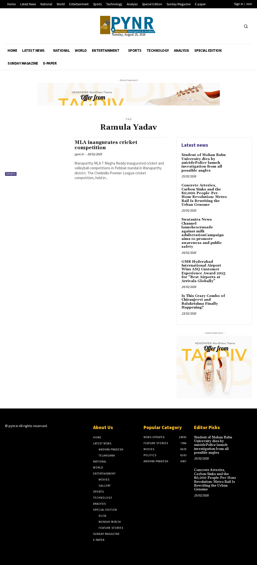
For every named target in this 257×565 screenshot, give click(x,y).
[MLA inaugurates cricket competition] (37, 156)
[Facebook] (216, 26)
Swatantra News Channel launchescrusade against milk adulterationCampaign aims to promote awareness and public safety (202, 233)
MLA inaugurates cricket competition (106, 145)
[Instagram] (17, 436)
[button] (245, 26)
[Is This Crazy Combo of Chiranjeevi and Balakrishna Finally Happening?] (238, 301)
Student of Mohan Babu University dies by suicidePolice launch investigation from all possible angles (203, 163)
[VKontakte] (35, 436)
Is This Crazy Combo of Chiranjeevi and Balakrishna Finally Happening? (203, 302)
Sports (11, 174)
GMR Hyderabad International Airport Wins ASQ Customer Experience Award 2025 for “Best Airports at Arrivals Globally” (203, 271)
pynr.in (79, 154)
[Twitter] (225, 26)
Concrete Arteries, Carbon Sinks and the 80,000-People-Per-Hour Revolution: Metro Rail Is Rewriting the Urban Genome (204, 195)
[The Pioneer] (128, 25)
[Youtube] (234, 26)
